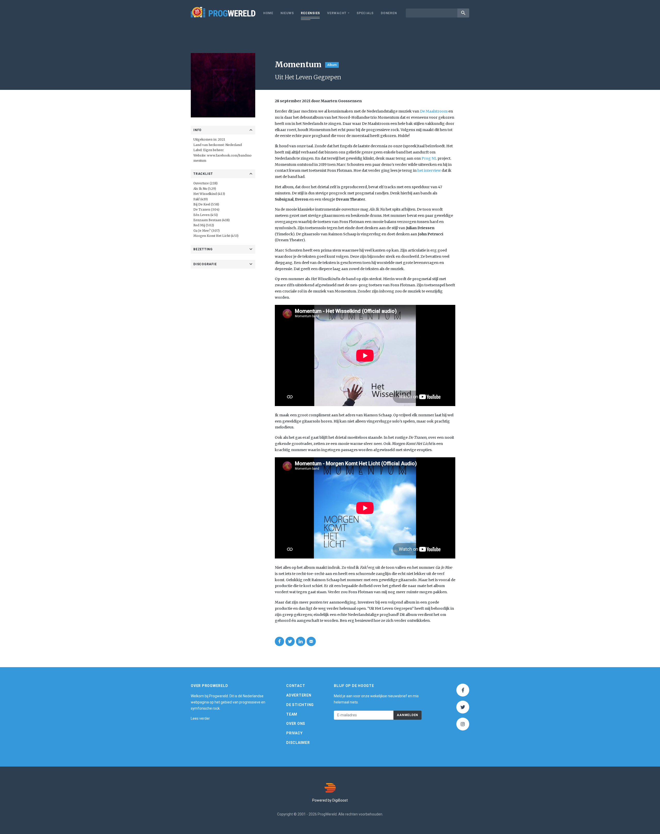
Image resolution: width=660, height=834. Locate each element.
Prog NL (429, 158)
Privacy (294, 733)
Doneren (389, 13)
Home (268, 13)
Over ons (295, 723)
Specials (365, 13)
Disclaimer (298, 743)
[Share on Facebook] (279, 641)
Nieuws (287, 13)
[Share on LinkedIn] (300, 641)
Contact (295, 686)
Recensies (310, 13)
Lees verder (200, 718)
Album (332, 65)
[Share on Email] (311, 641)
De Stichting (300, 705)
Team (291, 714)
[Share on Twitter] (290, 641)
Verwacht (336, 13)
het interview (429, 170)
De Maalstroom (434, 111)
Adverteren (298, 695)
